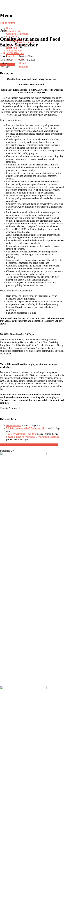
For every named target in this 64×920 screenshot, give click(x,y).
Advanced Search (15, 59)
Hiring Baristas (13, 425)
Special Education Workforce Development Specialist (32, 436)
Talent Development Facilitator (21, 434)
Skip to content (7, 23)
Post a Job (11, 56)
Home (9, 28)
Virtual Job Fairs (14, 50)
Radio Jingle (12, 47)
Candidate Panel (14, 31)
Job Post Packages (29, 444)
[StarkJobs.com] (32, 6)
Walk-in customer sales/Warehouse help (25, 428)
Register (11, 64)
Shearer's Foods (10, 52)
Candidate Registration (17, 33)
